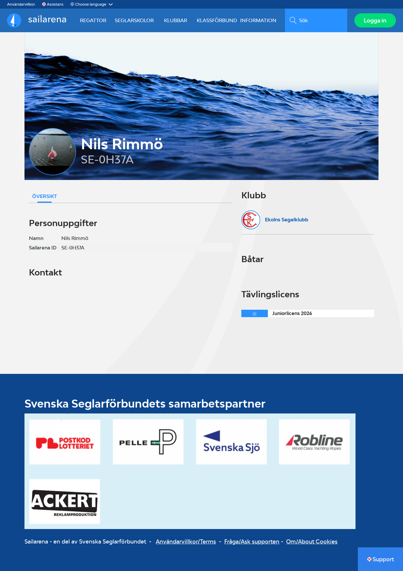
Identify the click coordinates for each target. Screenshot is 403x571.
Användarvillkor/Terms (186, 541)
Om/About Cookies (312, 541)
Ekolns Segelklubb (286, 220)
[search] (316, 20)
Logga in (375, 20)
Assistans (55, 4)
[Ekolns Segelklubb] (250, 219)
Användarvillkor (21, 4)
